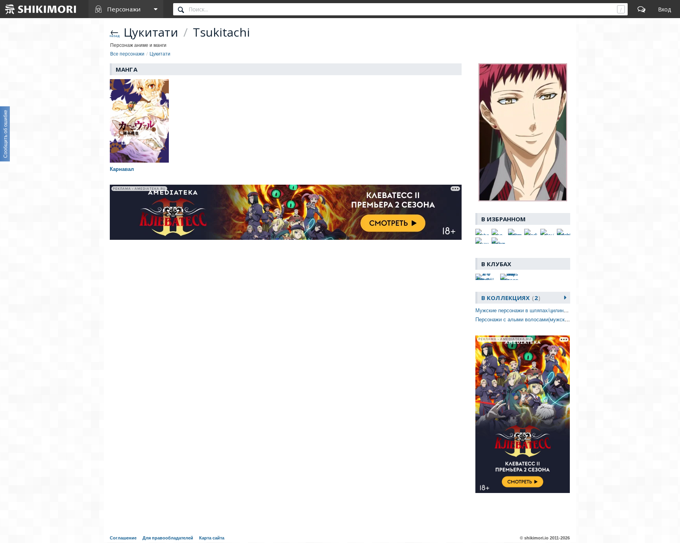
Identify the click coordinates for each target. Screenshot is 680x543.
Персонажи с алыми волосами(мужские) (523, 319)
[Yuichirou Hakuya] (563, 232)
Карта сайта (211, 538)
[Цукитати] (523, 132)
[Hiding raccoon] (514, 232)
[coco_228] (498, 232)
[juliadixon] (531, 232)
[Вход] (664, 9)
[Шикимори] (41, 9)
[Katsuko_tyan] (547, 232)
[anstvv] (482, 232)
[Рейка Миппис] (498, 240)
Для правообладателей (167, 538)
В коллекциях (509, 298)
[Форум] (641, 9)
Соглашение (123, 538)
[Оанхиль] (482, 240)
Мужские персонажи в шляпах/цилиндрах (525, 310)
